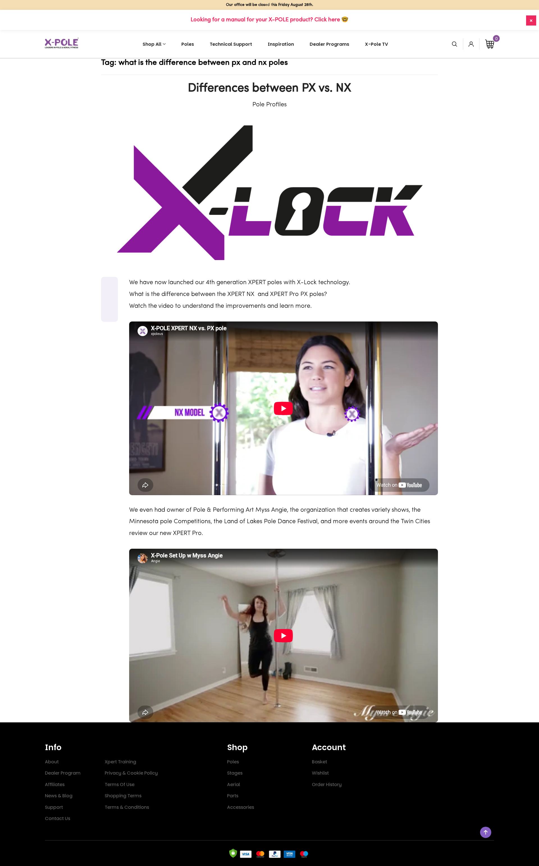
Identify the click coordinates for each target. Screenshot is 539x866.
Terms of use (119, 784)
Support (54, 807)
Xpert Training (120, 762)
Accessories (240, 807)
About (52, 762)
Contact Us (57, 818)
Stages (235, 773)
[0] (489, 44)
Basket (319, 762)
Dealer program (63, 773)
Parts (232, 796)
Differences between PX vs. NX (269, 88)
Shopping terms (123, 796)
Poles (233, 762)
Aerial (233, 784)
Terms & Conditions (127, 807)
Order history (327, 784)
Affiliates (55, 784)
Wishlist (320, 773)
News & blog (58, 796)
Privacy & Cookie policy (131, 773)
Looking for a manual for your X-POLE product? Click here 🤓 (269, 20)
